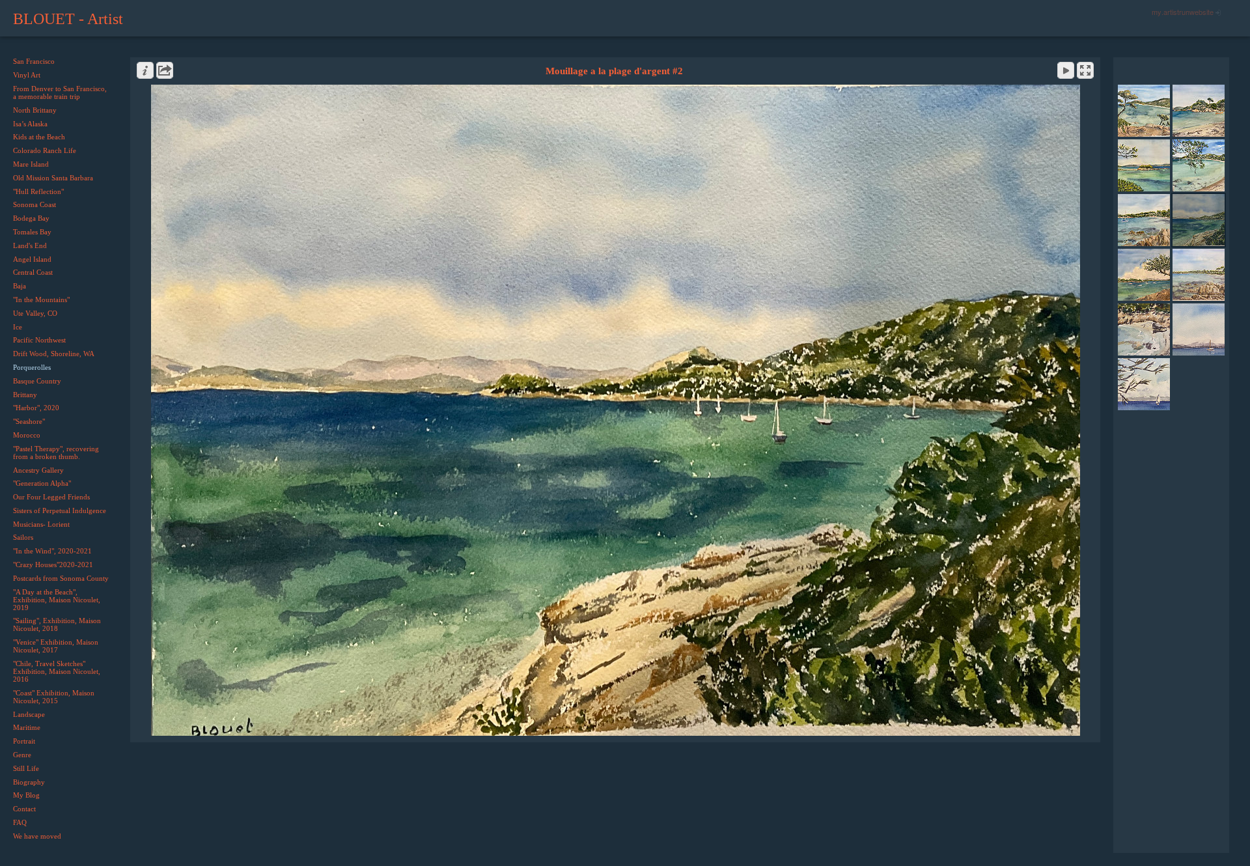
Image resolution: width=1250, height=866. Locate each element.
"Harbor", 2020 (36, 408)
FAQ (20, 822)
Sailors (23, 537)
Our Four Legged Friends (51, 497)
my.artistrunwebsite (1183, 12)
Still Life (26, 768)
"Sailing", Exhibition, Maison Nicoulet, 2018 (57, 624)
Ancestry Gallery (38, 470)
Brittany (25, 394)
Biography (29, 782)
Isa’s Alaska (30, 124)
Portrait (24, 741)
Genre (22, 755)
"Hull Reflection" (38, 191)
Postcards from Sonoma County (61, 578)
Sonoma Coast (34, 204)
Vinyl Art (26, 75)
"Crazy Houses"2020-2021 (53, 564)
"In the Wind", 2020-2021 (52, 551)
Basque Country (37, 381)
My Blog (26, 795)
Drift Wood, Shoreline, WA (53, 353)
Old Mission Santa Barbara (53, 178)
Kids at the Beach (39, 137)
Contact (24, 809)
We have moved (37, 836)
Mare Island (31, 164)
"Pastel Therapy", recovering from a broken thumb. (56, 452)
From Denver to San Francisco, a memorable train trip (60, 92)
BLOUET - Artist (68, 18)
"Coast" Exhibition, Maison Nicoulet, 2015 (53, 697)
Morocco (26, 435)
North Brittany (35, 110)
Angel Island (32, 259)
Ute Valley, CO (35, 313)
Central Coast (33, 272)
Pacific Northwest (39, 340)
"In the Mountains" (41, 299)
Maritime (26, 727)
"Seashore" (29, 421)
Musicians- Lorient (41, 524)
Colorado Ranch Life (44, 150)
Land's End (30, 245)
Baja (19, 286)
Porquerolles (32, 367)
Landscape (29, 714)
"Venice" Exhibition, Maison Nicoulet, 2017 (55, 646)
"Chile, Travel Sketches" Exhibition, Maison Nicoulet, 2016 (56, 671)
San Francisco (34, 61)
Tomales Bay (32, 232)
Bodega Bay (31, 218)
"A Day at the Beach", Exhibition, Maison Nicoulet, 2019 (56, 599)
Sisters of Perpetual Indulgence (59, 510)
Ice (17, 327)
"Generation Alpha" (42, 483)
